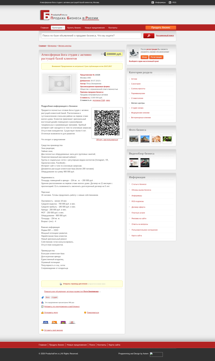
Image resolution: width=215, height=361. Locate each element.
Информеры (137, 196)
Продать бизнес (160, 27)
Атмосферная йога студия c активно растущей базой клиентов (66, 56)
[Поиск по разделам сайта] (148, 35)
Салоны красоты (138, 89)
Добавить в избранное (63, 321)
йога (47, 297)
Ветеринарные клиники (141, 118)
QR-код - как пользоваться (107, 140)
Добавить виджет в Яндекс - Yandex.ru (72, 321)
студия (54, 297)
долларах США (99, 100)
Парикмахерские (138, 93)
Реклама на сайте (139, 219)
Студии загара (137, 108)
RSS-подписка (138, 201)
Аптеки (134, 79)
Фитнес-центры (64, 46)
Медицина (52, 46)
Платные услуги (138, 213)
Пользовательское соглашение (145, 230)
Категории (56, 28)
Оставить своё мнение (53, 330)
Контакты (113, 27)
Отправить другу (51, 313)
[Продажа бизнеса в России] (69, 15)
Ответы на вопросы (140, 224)
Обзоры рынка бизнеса (141, 190)
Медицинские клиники (140, 113)
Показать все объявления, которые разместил (71, 291)
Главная (45, 27)
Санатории (136, 84)
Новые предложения (95, 27)
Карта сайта (137, 236)
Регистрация (156, 57)
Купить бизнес (74, 27)
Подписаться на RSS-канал (54, 321)
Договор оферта (138, 207)
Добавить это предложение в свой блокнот (62, 307)
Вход (144, 57)
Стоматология (137, 98)
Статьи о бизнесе (139, 184)
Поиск (92, 345)
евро (108, 100)
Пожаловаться (93, 313)
